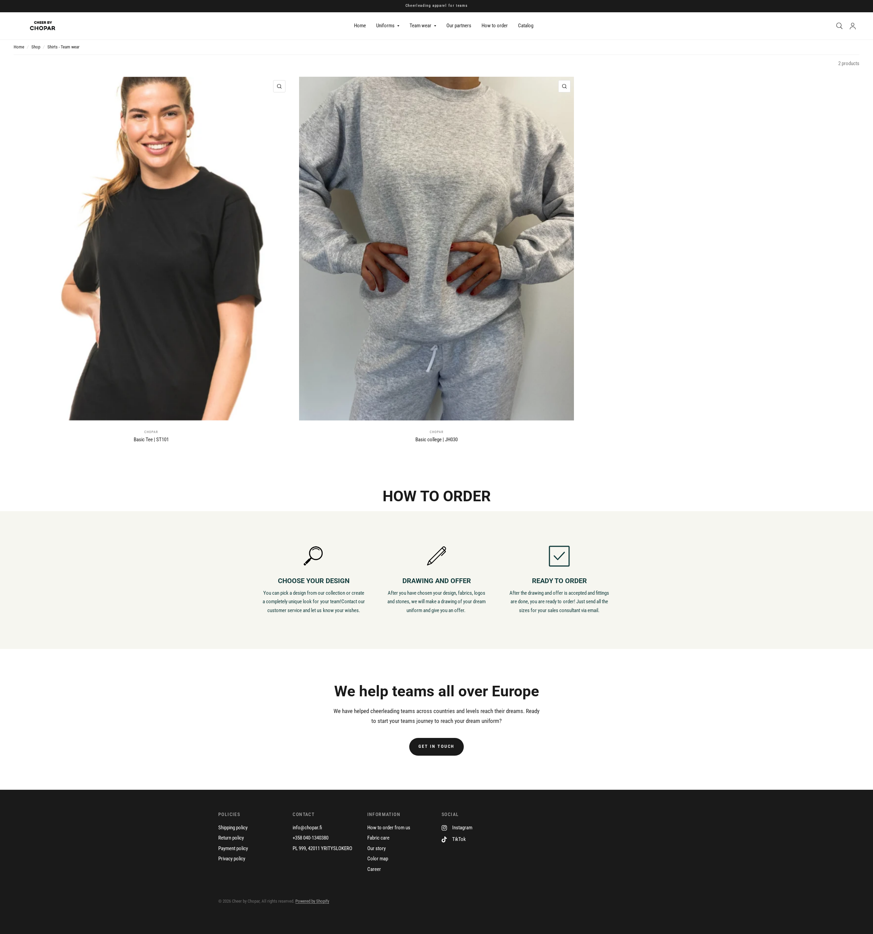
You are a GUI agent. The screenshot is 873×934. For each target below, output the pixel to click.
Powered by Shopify (312, 901)
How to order (495, 26)
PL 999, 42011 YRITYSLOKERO (322, 848)
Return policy (231, 838)
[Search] (839, 26)
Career (374, 869)
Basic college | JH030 (436, 439)
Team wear (420, 26)
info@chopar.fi (307, 828)
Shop (35, 46)
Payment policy (233, 848)
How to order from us (388, 828)
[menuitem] (360, 26)
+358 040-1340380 (310, 838)
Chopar (151, 432)
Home (360, 26)
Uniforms (385, 26)
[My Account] (852, 26)
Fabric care (378, 838)
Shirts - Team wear (63, 46)
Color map (377, 859)
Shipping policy (233, 828)
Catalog (525, 26)
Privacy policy (231, 859)
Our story (376, 848)
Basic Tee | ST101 (151, 439)
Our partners (458, 26)
